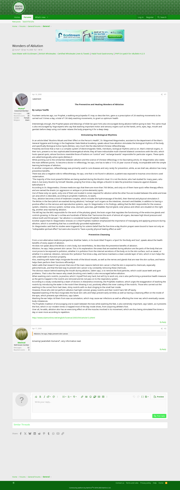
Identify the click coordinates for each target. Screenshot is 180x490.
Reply (164, 322)
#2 (165, 328)
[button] (47, 17)
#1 (165, 94)
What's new (40, 17)
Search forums (28, 21)
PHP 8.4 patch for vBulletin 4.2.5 (130, 53)
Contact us (120, 483)
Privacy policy (145, 483)
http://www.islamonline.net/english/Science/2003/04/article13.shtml (63, 317)
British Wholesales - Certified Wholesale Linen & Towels (64, 53)
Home (17, 17)
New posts (16, 21)
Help (155, 483)
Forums (27, 17)
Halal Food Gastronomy (102, 53)
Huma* (17, 50)
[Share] (161, 94)
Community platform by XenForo (90, 488)
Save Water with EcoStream (24, 53)
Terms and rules (132, 483)
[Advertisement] (90, 73)
